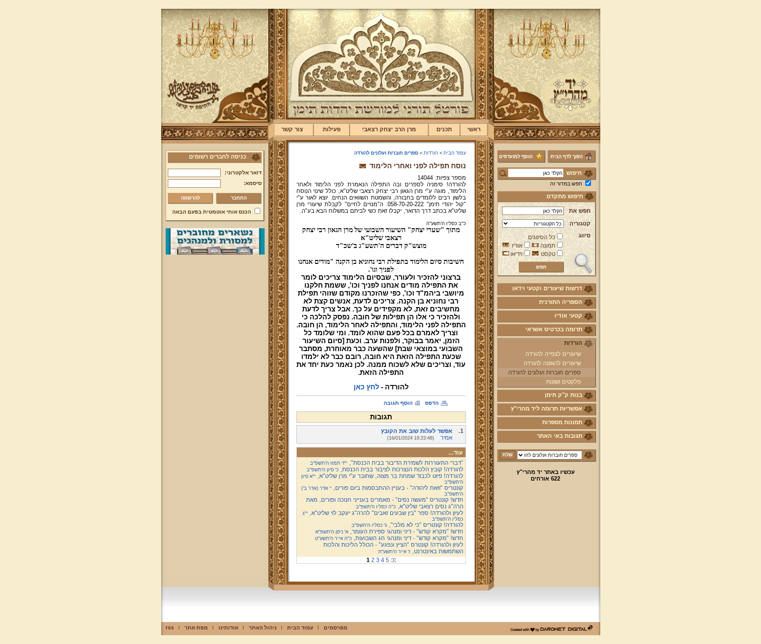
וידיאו (516, 254)
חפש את (580, 210)
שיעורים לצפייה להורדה (553, 354)
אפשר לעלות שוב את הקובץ (416, 431)
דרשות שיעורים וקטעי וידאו (547, 288)
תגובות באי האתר (559, 436)
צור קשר (292, 129)
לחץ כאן (366, 387)
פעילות (331, 129)
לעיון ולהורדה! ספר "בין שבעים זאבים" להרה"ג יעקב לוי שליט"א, (383, 516)
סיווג (585, 235)
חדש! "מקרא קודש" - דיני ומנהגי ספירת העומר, (389, 531)
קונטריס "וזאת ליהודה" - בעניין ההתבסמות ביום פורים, (382, 490)
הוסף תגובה (398, 403)
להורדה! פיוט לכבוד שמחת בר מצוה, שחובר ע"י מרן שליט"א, (382, 479)
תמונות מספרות (562, 422)
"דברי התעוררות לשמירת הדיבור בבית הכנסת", (386, 462)
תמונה (547, 245)
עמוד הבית (454, 152)
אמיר (446, 437)
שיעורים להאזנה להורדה (552, 363)
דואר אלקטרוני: (243, 173)
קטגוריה (580, 223)
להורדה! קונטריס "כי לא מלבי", (407, 525)
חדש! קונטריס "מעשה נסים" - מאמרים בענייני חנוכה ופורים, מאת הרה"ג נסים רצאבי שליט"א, (384, 503)
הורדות (573, 343)
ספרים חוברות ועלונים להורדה (544, 372)
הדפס (432, 403)
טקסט (548, 254)
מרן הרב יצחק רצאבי (389, 129)
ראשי (473, 129)
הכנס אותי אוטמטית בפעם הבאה (211, 212)
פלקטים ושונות (563, 381)
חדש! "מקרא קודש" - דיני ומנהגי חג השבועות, (389, 538)
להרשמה (190, 197)
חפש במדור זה (566, 184)
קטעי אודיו (568, 315)
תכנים (444, 129)
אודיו (517, 245)
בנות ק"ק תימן (563, 395)
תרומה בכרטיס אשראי (553, 329)
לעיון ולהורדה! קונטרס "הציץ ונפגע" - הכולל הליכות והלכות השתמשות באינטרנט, (393, 548)
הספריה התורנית (560, 302)
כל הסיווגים (541, 237)
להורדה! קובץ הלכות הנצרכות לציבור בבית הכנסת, (385, 469)
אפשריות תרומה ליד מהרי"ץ (546, 408)
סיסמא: (253, 183)
